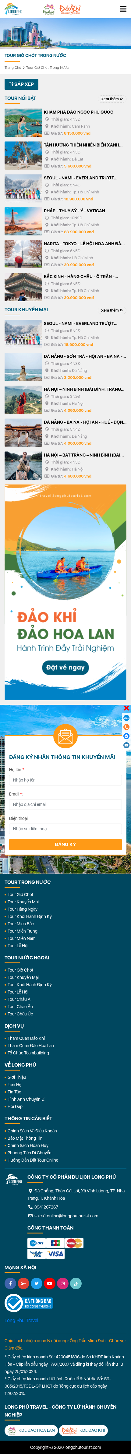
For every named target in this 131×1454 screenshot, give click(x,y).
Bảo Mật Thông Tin (25, 1138)
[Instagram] (63, 1283)
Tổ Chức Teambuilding (28, 1052)
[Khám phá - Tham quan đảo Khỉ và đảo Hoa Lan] (65, 592)
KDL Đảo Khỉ (92, 1430)
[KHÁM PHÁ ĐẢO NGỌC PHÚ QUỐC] (23, 122)
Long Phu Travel (21, 1320)
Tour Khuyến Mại (23, 901)
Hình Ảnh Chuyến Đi (26, 1099)
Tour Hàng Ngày (22, 909)
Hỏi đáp (15, 1106)
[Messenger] (126, 736)
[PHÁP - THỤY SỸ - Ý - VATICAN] (23, 221)
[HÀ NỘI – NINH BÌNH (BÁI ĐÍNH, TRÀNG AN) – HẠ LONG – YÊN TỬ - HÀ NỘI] (23, 400)
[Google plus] (23, 1283)
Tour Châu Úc (20, 1013)
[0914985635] (126, 745)
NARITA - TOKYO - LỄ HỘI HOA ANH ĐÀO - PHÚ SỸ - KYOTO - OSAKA (84, 244)
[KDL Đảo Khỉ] (70, 9)
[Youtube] (49, 1283)
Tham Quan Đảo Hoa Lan (31, 1045)
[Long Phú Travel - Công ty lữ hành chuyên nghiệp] (14, 1179)
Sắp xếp (23, 84)
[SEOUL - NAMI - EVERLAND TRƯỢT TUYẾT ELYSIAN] (23, 188)
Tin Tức (14, 1091)
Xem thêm (110, 99)
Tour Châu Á (19, 999)
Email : (16, 794)
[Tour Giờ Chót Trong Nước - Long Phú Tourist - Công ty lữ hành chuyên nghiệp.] (13, 9)
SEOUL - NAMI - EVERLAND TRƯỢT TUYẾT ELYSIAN (79, 178)
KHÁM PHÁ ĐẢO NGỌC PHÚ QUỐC (78, 112)
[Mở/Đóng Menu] (123, 9)
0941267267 (46, 1207)
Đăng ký (65, 844)
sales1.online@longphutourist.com (66, 1215)
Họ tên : (17, 769)
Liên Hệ (14, 1084)
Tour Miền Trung (22, 931)
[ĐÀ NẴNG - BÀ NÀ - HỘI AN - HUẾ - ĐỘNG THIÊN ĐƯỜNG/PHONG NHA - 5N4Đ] (23, 432)
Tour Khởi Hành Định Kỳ (30, 916)
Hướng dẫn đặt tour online (33, 1160)
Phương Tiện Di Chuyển (29, 1152)
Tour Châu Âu (20, 1006)
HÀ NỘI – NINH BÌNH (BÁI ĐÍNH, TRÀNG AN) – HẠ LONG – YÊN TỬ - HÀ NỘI (82, 390)
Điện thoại (18, 818)
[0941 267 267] (126, 727)
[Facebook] (10, 1283)
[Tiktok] (76, 1283)
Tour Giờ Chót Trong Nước (47, 67)
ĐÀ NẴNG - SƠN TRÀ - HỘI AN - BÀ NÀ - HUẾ (83, 357)
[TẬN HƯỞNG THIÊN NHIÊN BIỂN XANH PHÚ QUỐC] (23, 155)
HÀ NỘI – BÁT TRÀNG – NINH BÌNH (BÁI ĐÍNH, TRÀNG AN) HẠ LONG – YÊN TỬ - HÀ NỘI (82, 456)
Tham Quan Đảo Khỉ (26, 1038)
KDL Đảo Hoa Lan (36, 1430)
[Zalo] (126, 717)
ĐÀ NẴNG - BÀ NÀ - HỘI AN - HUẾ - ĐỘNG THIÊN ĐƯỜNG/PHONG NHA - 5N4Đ (85, 423)
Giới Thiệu (17, 1077)
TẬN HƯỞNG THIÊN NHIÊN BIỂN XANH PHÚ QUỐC (81, 146)
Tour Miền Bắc (21, 923)
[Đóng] (126, 708)
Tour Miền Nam (22, 938)
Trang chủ (13, 67)
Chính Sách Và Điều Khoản (32, 1130)
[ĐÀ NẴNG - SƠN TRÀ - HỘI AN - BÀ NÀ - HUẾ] (23, 367)
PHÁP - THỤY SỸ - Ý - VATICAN (74, 210)
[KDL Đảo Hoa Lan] (49, 9)
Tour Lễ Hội (18, 945)
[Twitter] (36, 1283)
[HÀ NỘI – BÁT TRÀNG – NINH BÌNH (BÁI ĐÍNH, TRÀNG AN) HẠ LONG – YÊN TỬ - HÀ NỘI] (23, 465)
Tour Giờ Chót (20, 894)
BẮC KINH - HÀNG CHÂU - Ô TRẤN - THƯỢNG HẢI (79, 277)
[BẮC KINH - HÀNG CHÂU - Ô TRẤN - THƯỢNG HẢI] (23, 287)
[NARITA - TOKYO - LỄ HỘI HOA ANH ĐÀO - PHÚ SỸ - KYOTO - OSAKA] (23, 254)
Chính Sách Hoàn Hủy (28, 1145)
